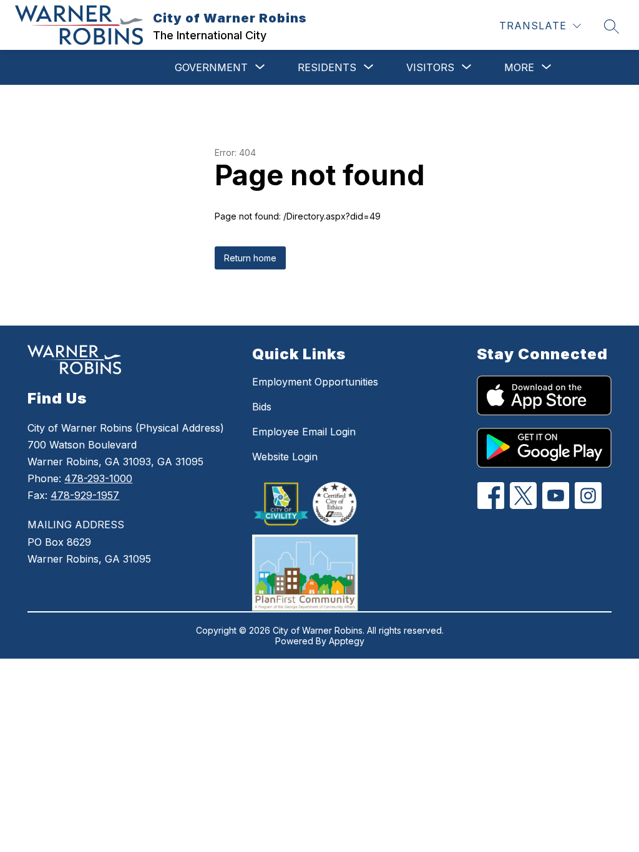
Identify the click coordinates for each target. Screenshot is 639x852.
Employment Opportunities (315, 381)
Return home (250, 258)
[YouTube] (556, 495)
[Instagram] (588, 495)
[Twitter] (523, 495)
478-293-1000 (98, 478)
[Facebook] (491, 495)
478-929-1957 (85, 495)
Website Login (285, 456)
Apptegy (346, 641)
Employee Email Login (304, 431)
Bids (261, 406)
